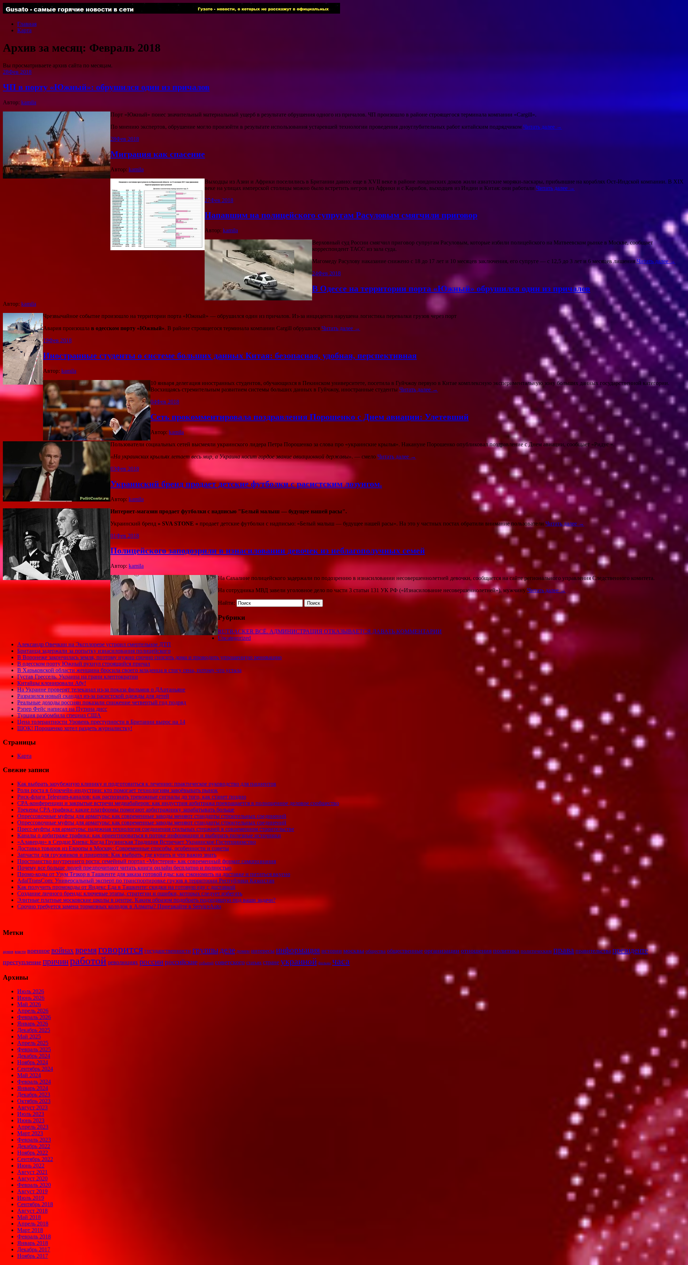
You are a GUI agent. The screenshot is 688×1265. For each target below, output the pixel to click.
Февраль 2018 (34, 1236)
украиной (299, 961)
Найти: (226, 603)
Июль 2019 (30, 1198)
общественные (405, 951)
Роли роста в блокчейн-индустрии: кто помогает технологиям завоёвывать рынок (117, 790)
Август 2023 (32, 1107)
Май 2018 (29, 1217)
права (563, 950)
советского (230, 962)
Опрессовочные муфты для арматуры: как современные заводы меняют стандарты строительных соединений (151, 816)
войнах (62, 950)
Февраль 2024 (34, 1082)
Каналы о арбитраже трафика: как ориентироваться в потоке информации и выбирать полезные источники (149, 835)
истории (331, 951)
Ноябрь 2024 (32, 1062)
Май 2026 (29, 1004)
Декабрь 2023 (33, 1095)
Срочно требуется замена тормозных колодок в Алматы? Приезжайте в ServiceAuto (119, 906)
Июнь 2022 (30, 1165)
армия (8, 951)
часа (341, 961)
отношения (476, 950)
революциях (123, 962)
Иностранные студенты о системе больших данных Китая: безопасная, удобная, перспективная (230, 355)
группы (205, 950)
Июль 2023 (30, 1114)
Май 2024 (29, 1075)
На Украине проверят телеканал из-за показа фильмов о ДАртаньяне (101, 689)
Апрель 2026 (32, 1011)
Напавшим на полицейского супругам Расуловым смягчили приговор (341, 215)
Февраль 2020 (34, 1185)
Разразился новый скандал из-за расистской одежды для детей (93, 696)
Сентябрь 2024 (35, 1069)
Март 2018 (30, 1230)
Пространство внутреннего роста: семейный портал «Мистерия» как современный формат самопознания (146, 861)
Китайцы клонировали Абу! (51, 683)
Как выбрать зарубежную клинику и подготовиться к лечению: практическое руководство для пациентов (146, 784)
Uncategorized (234, 638)
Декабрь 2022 (33, 1146)
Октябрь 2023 (34, 1101)
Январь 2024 (32, 1088)
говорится (120, 949)
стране (271, 962)
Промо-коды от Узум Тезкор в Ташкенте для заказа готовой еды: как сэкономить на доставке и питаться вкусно (153, 874)
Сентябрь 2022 (35, 1159)
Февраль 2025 (34, 1049)
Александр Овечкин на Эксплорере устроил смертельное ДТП (94, 644)
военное (38, 950)
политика (506, 950)
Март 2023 (30, 1133)
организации (441, 950)
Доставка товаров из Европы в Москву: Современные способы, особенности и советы (123, 848)
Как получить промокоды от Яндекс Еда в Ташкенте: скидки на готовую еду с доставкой (126, 887)
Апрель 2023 (32, 1127)
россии (151, 961)
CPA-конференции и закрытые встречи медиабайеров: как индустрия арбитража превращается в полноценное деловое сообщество (178, 803)
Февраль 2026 (34, 1017)
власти (20, 951)
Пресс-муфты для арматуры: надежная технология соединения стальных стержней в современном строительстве (155, 829)
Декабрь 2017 (33, 1249)
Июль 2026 (30, 991)
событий (206, 963)
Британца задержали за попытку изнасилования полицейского (94, 651)
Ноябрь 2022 (32, 1153)
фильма (324, 963)
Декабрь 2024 (33, 1056)
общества (376, 951)
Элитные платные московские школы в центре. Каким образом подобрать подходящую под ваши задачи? (146, 900)
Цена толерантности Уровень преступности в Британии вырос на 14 (101, 722)
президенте (630, 950)
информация (298, 950)
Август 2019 (32, 1191)
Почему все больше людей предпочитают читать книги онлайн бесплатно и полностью (124, 868)
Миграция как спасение (157, 154)
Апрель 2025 (32, 1043)
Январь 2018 (32, 1243)
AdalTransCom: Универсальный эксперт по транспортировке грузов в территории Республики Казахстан (145, 881)
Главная (27, 24)
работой (88, 960)
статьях (254, 962)
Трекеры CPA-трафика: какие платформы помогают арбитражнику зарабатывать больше (125, 810)
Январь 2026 (32, 1024)
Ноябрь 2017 (32, 1256)
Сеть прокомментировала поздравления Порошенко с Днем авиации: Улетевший (309, 417)
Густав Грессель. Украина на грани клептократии (77, 677)
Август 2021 (32, 1172)
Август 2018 (32, 1211)
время (86, 950)
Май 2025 (29, 1036)
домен (243, 951)
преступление (22, 962)
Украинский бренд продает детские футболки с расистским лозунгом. (246, 484)
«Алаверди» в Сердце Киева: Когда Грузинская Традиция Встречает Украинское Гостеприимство (136, 842)
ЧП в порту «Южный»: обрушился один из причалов (106, 87)
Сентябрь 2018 (35, 1204)
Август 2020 (32, 1178)
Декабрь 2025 (33, 1030)
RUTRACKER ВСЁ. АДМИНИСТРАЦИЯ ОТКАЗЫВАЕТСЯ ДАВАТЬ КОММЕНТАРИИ (330, 631)
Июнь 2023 (30, 1120)
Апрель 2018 (32, 1224)
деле (227, 950)
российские (181, 962)
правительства (593, 951)
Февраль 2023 (34, 1140)
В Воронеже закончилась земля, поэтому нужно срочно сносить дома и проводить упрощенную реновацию (149, 657)
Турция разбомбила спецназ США (59, 715)
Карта (24, 30)
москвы (353, 950)
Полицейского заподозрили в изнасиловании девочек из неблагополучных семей (267, 550)
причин (55, 961)
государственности (167, 951)
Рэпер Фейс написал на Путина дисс (62, 709)
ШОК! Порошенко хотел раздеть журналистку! (74, 728)
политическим (536, 951)
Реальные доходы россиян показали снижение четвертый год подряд (101, 702)
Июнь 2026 (30, 998)
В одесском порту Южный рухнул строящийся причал (83, 664)
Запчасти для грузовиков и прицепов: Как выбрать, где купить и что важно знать (116, 855)
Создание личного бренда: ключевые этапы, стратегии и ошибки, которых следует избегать (129, 893)
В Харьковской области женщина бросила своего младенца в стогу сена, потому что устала (129, 670)
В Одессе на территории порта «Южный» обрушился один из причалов (451, 288)
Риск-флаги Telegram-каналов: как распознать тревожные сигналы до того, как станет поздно (131, 797)
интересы (262, 951)
